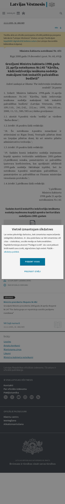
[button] (32, 271)
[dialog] (32, 252)
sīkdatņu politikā (11, 251)
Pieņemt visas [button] (32, 261)
